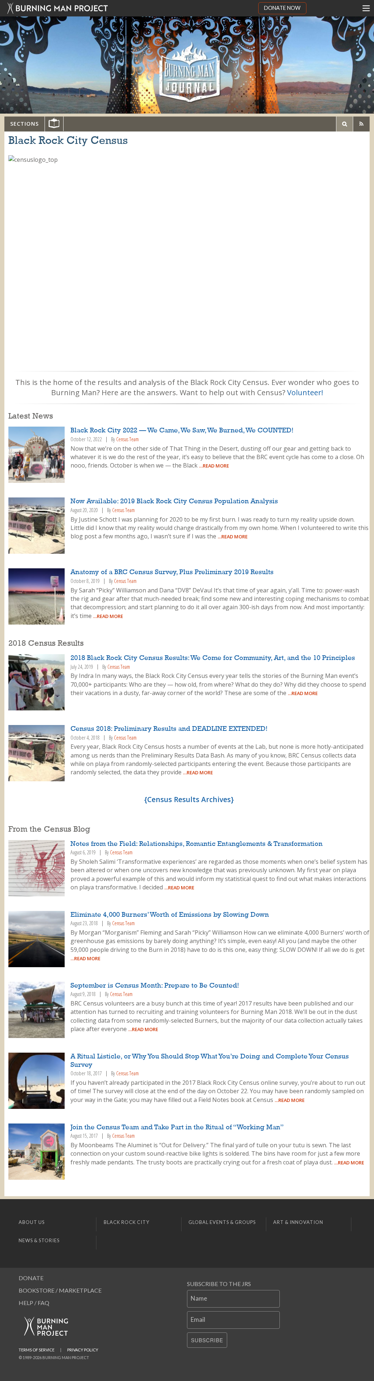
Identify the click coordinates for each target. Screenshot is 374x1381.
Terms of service (36, 1349)
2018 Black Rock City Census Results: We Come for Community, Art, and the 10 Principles (212, 658)
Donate (31, 1277)
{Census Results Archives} (189, 799)
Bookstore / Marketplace (60, 1290)
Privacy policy (82, 1349)
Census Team (127, 439)
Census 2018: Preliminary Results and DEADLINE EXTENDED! (169, 729)
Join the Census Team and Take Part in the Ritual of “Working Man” (177, 1127)
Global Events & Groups (222, 1222)
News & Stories (39, 1240)
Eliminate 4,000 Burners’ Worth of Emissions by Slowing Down (169, 915)
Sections (24, 123)
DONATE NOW (282, 8)
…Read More (214, 465)
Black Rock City (126, 1222)
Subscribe (207, 1340)
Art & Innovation (298, 1222)
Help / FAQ (34, 1302)
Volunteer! (305, 392)
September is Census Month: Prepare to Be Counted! (154, 985)
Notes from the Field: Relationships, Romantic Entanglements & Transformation (196, 844)
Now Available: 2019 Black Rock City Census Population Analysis (174, 501)
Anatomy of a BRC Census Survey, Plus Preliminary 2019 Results (172, 572)
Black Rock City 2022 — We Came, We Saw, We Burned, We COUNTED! (182, 430)
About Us (32, 1222)
